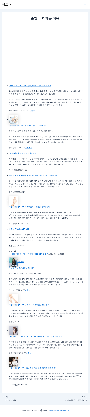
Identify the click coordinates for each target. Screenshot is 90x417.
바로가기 (8, 4)
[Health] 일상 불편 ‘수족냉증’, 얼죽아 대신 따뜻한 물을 (30, 86)
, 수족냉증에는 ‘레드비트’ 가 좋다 (29, 207)
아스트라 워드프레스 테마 (59, 410)
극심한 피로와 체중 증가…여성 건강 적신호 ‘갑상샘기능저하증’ (33, 175)
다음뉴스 (32, 111)
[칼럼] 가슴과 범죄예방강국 (22, 153)
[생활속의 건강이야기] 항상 (27, 125)
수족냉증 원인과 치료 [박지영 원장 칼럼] (32, 368)
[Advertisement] (45, 38)
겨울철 (19, 229)
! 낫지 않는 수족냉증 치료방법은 (29, 305)
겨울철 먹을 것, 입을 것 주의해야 (22, 268)
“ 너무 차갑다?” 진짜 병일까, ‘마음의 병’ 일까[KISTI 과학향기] (35, 336)
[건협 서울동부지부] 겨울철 (29, 254)
